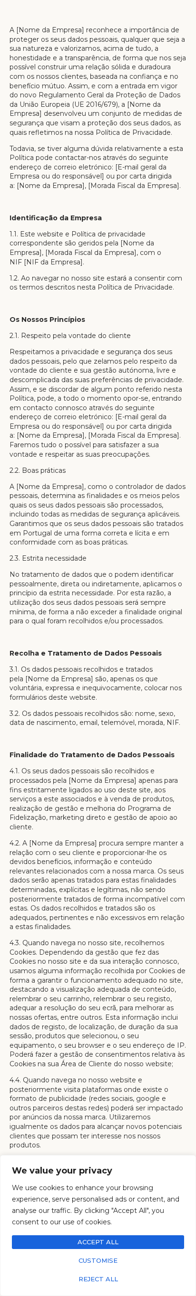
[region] (98, 1225)
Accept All (98, 1242)
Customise (98, 1260)
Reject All (98, 1279)
